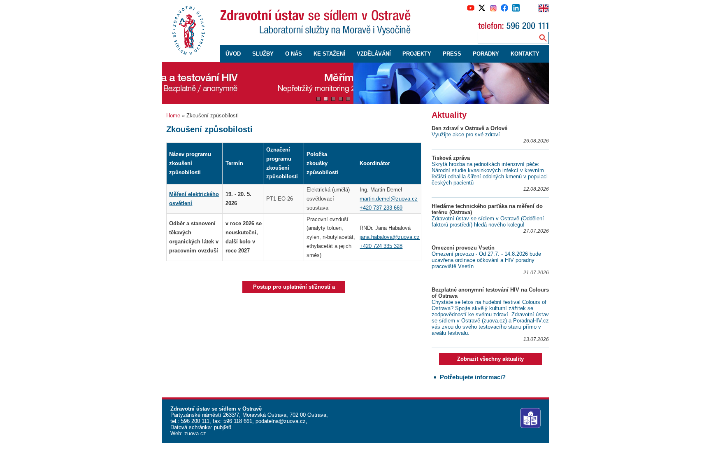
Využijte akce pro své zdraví (466, 134)
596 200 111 (194, 421)
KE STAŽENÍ (329, 54)
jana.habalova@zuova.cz (390, 237)
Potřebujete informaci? (473, 377)
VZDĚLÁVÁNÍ (374, 54)
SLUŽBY (263, 54)
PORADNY (486, 54)
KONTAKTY (525, 54)
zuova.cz (195, 433)
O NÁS (293, 54)
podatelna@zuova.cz (281, 421)
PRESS (452, 54)
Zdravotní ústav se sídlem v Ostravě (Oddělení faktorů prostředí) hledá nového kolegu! (488, 221)
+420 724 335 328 (381, 246)
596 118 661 (237, 421)
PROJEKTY (416, 54)
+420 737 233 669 (381, 208)
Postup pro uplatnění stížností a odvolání (294, 288)
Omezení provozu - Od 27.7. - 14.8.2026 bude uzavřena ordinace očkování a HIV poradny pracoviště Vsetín (486, 260)
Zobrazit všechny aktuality (490, 359)
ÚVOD (233, 54)
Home (173, 115)
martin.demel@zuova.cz (389, 199)
